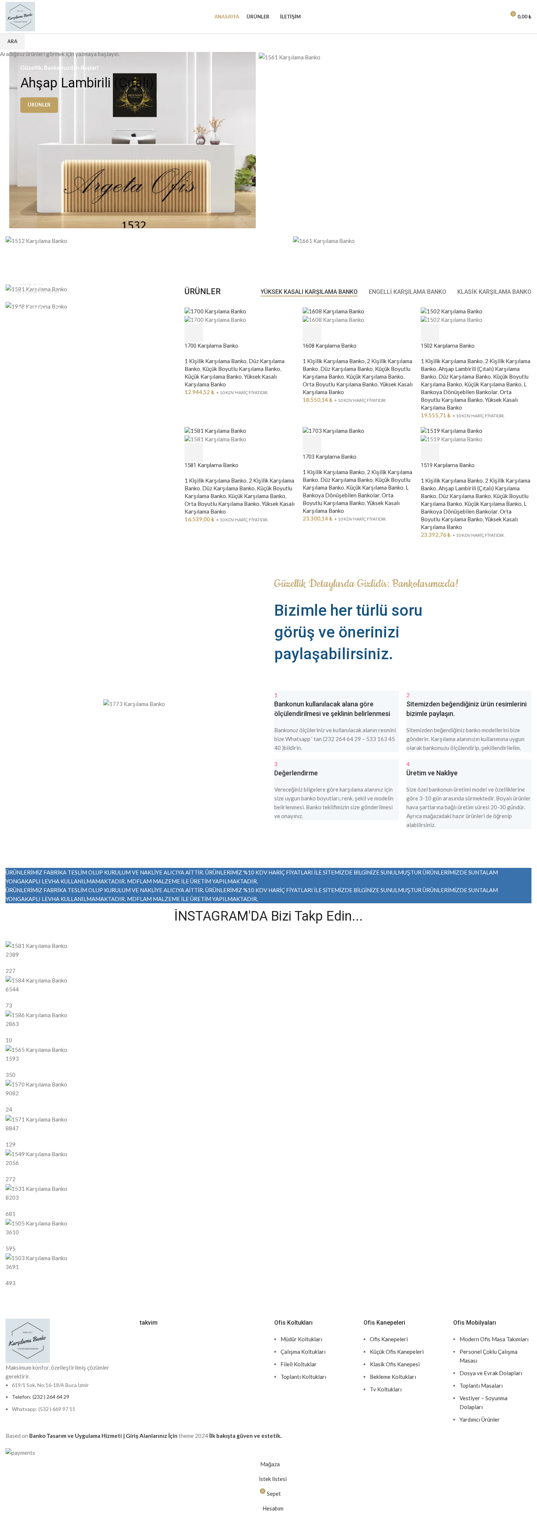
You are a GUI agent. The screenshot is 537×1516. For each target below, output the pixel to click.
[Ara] (483, 16)
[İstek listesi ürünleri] (496, 16)
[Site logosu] (20, 16)
